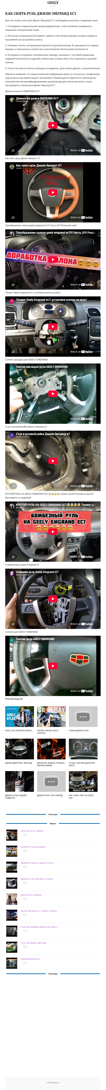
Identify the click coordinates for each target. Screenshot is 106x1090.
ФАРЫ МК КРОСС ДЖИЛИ (32, 831)
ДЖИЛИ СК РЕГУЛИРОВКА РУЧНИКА (37, 879)
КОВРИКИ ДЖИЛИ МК (30, 959)
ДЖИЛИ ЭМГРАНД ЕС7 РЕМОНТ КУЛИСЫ (39, 911)
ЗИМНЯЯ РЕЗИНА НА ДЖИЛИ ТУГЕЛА (37, 863)
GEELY (53, 3)
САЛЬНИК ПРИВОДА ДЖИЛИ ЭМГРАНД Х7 (39, 927)
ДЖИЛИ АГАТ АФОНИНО (31, 895)
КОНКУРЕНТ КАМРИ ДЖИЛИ (33, 847)
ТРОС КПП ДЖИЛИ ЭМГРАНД (33, 943)
